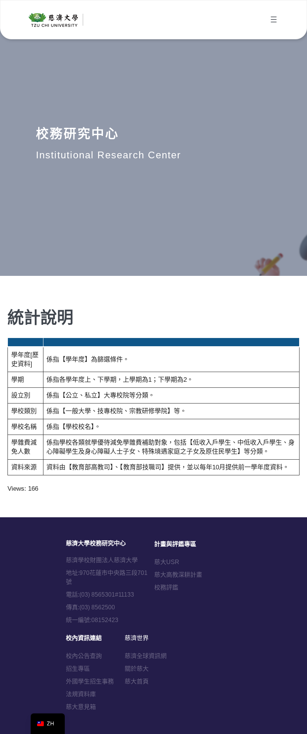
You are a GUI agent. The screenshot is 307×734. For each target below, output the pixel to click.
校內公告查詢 (84, 656)
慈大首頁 (137, 681)
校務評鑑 (166, 587)
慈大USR (166, 562)
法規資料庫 (81, 694)
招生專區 (78, 669)
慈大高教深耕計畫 (178, 575)
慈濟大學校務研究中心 (96, 543)
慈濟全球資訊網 (146, 656)
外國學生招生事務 (90, 681)
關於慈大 (137, 669)
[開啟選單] (274, 19)
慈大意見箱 (81, 707)
